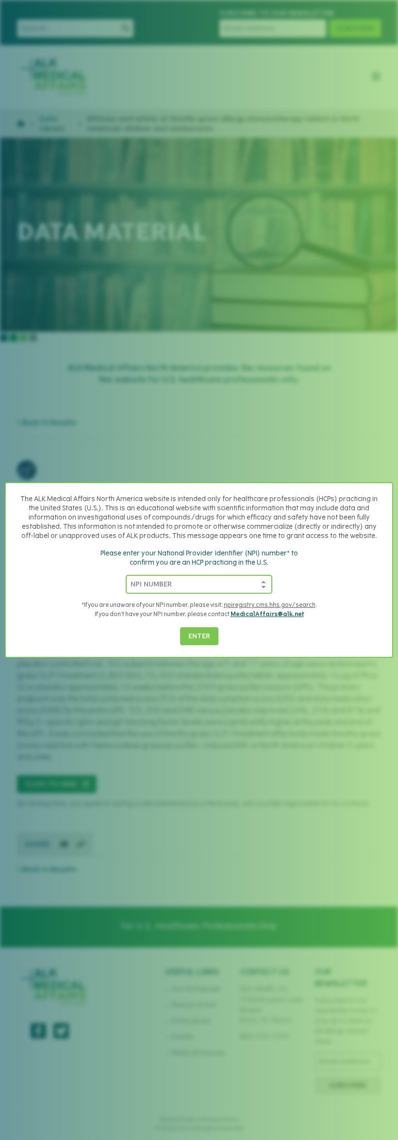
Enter (199, 636)
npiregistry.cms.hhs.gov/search (269, 605)
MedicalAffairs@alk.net (267, 615)
